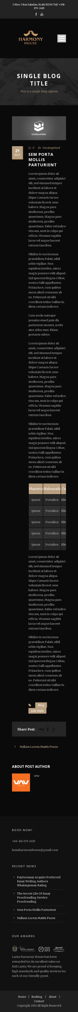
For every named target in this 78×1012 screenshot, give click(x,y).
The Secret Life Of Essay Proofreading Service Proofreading (33, 897)
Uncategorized (51, 148)
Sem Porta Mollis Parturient (36, 910)
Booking (36, 997)
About (52, 997)
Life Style (37, 711)
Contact (39, 1001)
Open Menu (61, 38)
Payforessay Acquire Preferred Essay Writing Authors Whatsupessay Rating (38, 881)
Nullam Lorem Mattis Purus (36, 918)
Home (22, 997)
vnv (36, 775)
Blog (41, 705)
